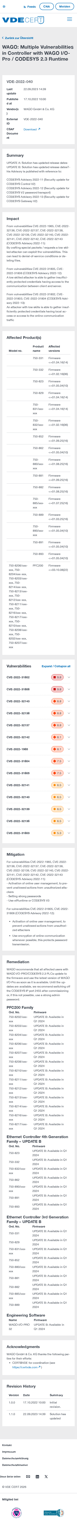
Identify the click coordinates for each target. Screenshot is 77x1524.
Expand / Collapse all (56, 666)
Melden (64, 6)
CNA (46, 6)
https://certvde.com (25, 1367)
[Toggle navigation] (69, 19)
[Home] (23, 19)
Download (30, 129)
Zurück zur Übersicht (18, 38)
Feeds (31, 6)
